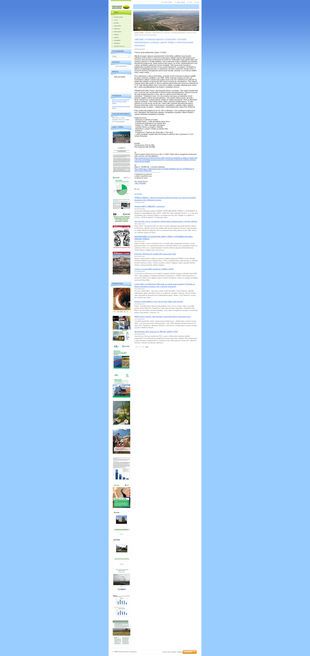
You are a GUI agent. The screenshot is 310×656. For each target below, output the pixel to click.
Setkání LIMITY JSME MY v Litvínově (149, 206)
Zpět (138, 189)
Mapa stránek (181, 2)
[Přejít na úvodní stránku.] (121, 7)
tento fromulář (120, 121)
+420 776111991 (140, 183)
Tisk (198, 2)
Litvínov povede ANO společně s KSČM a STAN (153, 269)
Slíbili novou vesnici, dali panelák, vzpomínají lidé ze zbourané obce (162, 317)
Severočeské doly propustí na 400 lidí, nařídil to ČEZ (156, 332)
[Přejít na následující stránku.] (146, 347)
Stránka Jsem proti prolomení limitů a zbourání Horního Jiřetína (120, 101)
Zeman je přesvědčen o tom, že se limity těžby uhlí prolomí (158, 302)
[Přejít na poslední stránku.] (147, 347)
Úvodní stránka (138, 32)
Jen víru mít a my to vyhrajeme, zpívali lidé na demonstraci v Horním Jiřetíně (165, 221)
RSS (190, 2)
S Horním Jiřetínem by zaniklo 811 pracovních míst (155, 254)
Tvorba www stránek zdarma (172, 652)
